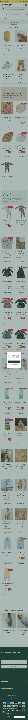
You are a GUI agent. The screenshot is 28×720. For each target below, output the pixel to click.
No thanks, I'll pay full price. (14, 364)
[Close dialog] (20, 352)
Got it (19, 716)
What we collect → (9, 713)
